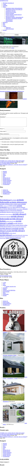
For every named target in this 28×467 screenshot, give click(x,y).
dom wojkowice (17, 207)
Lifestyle (5, 172)
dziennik (5, 171)
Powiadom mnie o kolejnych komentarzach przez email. (14, 141)
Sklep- (4, 293)
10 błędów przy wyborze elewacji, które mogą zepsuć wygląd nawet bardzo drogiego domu (12, 161)
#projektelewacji (6, 200)
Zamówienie (6, 294)
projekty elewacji (7, 183)
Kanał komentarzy (7, 192)
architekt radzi (5, 205)
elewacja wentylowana (11, 210)
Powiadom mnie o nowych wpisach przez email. (13, 144)
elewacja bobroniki (4, 209)
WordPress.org (6, 193)
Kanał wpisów (6, 191)
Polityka (5, 289)
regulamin (5, 287)
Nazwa (2, 128)
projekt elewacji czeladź (10, 222)
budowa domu (9, 207)
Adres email (3, 131)
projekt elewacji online (21, 225)
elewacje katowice (8, 214)
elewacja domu (12, 209)
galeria (4, 285)
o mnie (4, 282)
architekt (14, 200)
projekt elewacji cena (10, 221)
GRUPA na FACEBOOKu (9, 290)
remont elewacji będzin (18, 236)
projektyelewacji (6, 235)
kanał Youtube (6, 291)
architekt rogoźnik (12, 205)
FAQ (4, 284)
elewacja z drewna (11, 212)
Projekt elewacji (6, 177)
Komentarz (3, 116)
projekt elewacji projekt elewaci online (18, 226)
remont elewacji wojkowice (13, 238)
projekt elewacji (19, 214)
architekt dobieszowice (18, 202)
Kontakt (5, 295)
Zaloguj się (5, 190)
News (4, 174)
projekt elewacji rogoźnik (9, 228)
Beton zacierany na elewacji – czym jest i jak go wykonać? (13, 164)
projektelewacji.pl (4, 0)
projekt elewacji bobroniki (5, 216)
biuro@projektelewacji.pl (5, 275)
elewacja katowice (19, 209)
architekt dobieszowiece (6, 204)
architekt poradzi (17, 204)
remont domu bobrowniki (17, 235)
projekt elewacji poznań (5, 226)
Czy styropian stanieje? (5, 163)
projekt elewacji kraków (10, 225)
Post (4, 176)
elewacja (23, 207)
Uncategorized (6, 184)
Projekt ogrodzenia (7, 180)
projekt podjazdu (6, 181)
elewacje (17, 212)
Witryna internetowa (4, 134)
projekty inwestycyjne (11, 286)
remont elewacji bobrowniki (9, 236)
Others (4, 175)
